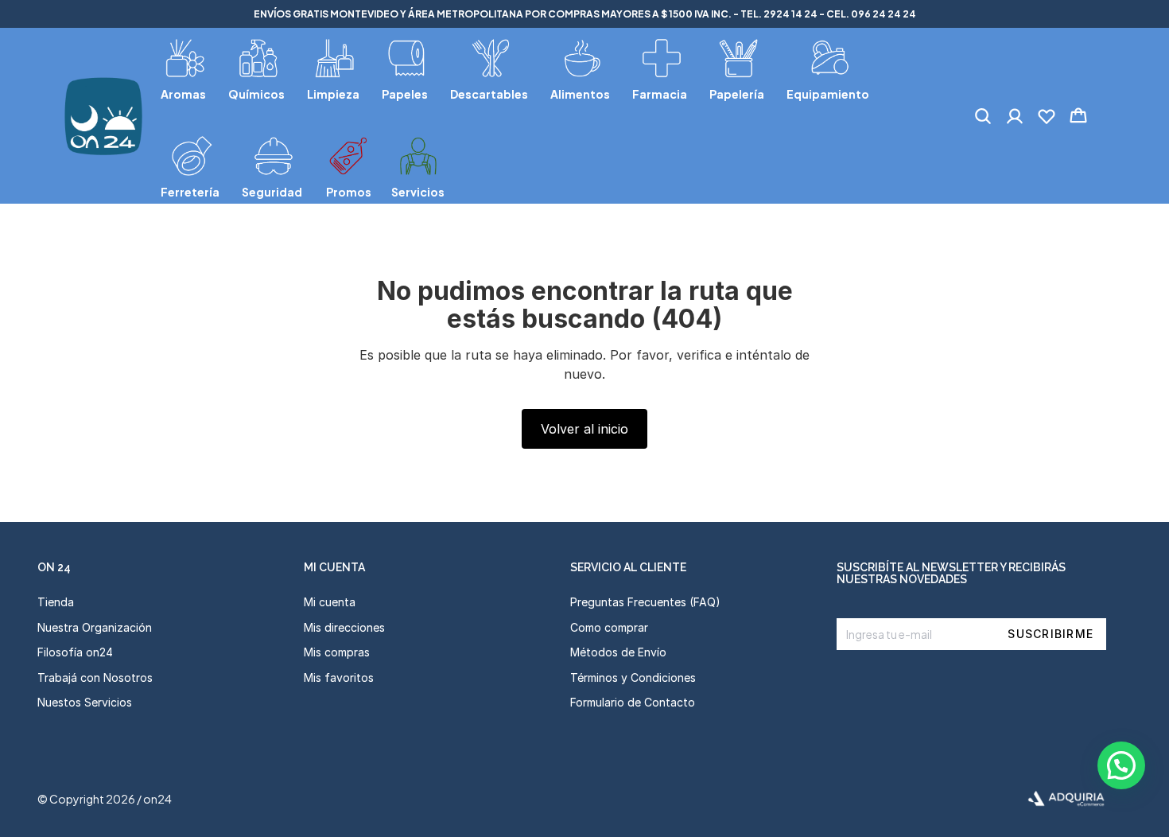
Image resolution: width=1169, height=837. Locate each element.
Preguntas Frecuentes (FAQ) (645, 602)
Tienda (55, 602)
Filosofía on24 (75, 652)
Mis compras (337, 652)
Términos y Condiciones (633, 677)
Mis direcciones (344, 627)
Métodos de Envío (618, 652)
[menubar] (549, 116)
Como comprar (609, 627)
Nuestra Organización (94, 627)
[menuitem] (185, 67)
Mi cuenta (329, 602)
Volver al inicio (584, 429)
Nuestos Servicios (84, 702)
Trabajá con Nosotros (95, 677)
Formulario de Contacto (632, 702)
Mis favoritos (339, 677)
